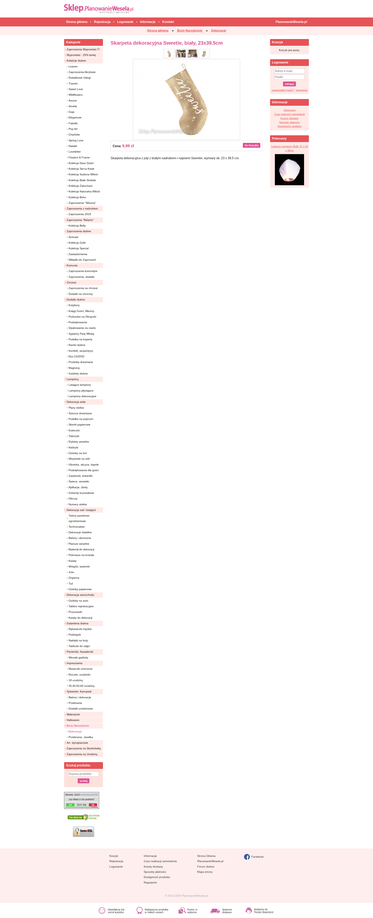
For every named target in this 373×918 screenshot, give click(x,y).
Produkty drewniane (81, 362)
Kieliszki (73, 447)
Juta (71, 572)
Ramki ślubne (77, 345)
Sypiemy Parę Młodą (81, 333)
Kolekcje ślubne (76, 60)
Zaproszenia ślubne (79, 231)
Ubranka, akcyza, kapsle (84, 464)
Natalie (73, 146)
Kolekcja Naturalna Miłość (84, 191)
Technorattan (77, 526)
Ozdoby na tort (78, 453)
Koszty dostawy (290, 118)
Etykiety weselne (79, 441)
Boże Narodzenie (78, 725)
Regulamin (150, 882)
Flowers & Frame (79, 157)
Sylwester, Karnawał (79, 691)
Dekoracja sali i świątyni (81, 510)
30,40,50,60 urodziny (82, 685)
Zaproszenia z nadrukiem (82, 208)
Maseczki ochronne (80, 668)
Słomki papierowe (79, 424)
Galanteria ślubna (77, 623)
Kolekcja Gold (77, 242)
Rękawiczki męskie (80, 629)
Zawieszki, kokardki (80, 475)
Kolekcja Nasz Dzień (81, 163)
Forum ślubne (205, 866)
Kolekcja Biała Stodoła (82, 180)
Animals (73, 237)
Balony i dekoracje (80, 697)
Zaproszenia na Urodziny (82, 754)
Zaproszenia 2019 (80, 214)
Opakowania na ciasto (82, 327)
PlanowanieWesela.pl (210, 861)
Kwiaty (73, 560)
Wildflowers (76, 94)
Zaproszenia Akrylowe (82, 72)
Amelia (73, 106)
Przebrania (75, 702)
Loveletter (75, 151)
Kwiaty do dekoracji (80, 617)
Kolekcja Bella (77, 225)
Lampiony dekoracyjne (82, 396)
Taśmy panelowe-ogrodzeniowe (79, 518)
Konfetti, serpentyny (81, 350)
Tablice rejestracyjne (81, 606)
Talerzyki (74, 436)
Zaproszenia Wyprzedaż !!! (83, 49)
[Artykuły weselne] (99, 8)
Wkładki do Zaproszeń (82, 259)
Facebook (257, 856)
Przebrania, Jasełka (81, 737)
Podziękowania (78, 322)
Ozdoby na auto (78, 600)
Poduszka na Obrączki (82, 316)
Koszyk (113, 855)
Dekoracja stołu (76, 401)
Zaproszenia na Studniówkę (84, 748)
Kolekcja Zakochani (80, 185)
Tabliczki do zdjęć (79, 646)
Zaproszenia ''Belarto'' (80, 219)
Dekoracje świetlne (80, 532)
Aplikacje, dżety (78, 487)
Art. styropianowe (77, 742)
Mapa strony (205, 871)
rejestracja (301, 90)
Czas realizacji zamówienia (289, 114)
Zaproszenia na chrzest (83, 288)
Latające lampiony (80, 384)
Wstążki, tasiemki (79, 566)
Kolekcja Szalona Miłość (83, 174)
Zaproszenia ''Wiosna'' (82, 202)
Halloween (73, 720)
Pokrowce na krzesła (81, 555)
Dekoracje (75, 731)
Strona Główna (206, 855)
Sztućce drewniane (80, 413)
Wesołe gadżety (78, 657)
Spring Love (76, 140)
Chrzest (71, 282)
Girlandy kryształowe (81, 492)
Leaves (73, 66)
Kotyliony (74, 305)
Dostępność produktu (290, 126)
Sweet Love (76, 89)
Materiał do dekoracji (81, 549)
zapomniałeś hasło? (283, 90)
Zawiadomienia (78, 254)
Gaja (71, 111)
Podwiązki (75, 634)
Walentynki (73, 714)
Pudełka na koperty (80, 339)
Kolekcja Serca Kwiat (81, 168)
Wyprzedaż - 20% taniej (81, 54)
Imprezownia (74, 663)
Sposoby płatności (289, 122)
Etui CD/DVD (76, 356)
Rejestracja (116, 861)
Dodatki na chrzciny (81, 293)
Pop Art (73, 128)
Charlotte (74, 134)
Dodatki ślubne (76, 299)
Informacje (289, 110)
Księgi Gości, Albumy (81, 311)
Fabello (73, 123)
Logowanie (116, 866)
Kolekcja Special (79, 248)
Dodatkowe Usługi (80, 77)
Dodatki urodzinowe (81, 708)
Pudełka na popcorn (81, 418)
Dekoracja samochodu (80, 594)
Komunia (72, 265)
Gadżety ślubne (78, 373)
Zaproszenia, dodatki (81, 276)
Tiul (71, 583)
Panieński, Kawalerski (80, 651)
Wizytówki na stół (79, 458)
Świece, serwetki (79, 481)
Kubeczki (74, 430)
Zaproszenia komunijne (83, 271)
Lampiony (73, 379)
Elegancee (75, 117)
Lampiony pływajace (81, 390)
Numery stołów (78, 504)
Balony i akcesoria (80, 537)
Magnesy (74, 367)
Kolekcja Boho (77, 197)
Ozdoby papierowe (80, 589)
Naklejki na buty (78, 640)
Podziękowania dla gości (84, 470)
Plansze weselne (79, 543)
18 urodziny (76, 680)
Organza (74, 577)
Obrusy (73, 498)
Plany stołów (76, 407)
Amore (73, 100)
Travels (73, 83)
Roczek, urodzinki (79, 674)
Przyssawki (75, 611)
